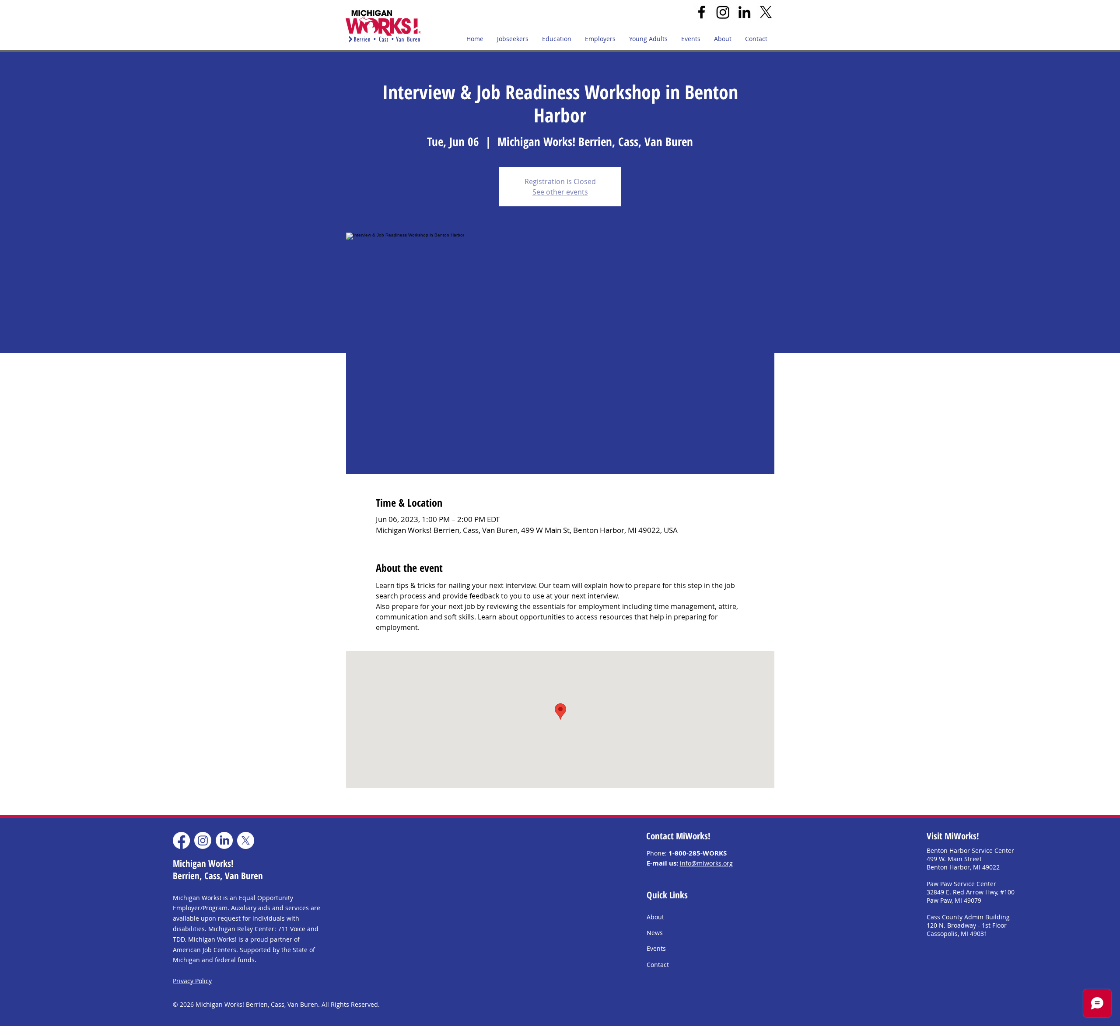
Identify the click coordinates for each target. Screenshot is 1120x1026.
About (655, 917)
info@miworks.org (706, 863)
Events (656, 948)
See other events (560, 192)
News (655, 933)
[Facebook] (701, 12)
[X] (765, 12)
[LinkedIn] (744, 12)
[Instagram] (723, 12)
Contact (658, 964)
